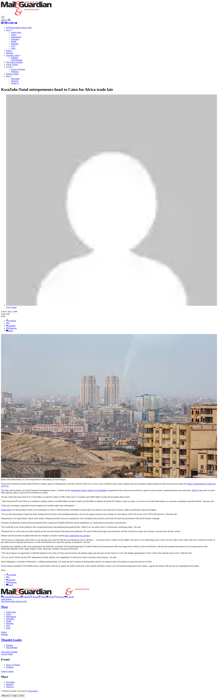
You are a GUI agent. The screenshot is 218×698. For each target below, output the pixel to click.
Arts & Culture (7, 654)
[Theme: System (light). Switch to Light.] (4, 20)
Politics (4, 632)
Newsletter (10, 682)
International (11, 617)
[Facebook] (2, 23)
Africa (8, 614)
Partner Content (7, 671)
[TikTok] (10, 23)
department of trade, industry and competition (89, 490)
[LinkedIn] (6, 23)
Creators (8, 599)
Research (9, 684)
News (4, 606)
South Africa (6, 510)
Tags (3, 599)
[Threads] (8, 23)
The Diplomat (11, 647)
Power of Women (13, 665)
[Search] (9, 20)
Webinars (9, 667)
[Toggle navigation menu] (3, 17)
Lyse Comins (11, 307)
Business (4, 634)
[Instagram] (4, 23)
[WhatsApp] (14, 23)
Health (8, 621)
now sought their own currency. (77, 536)
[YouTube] (16, 23)
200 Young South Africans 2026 (14, 601)
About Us (10, 687)
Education (10, 619)
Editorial (9, 645)
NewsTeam (33, 691)
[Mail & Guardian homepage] (109, 8)
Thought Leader (11, 640)
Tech (8, 626)
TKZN (194, 490)
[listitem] (6, 597)
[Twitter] (12, 23)
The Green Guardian (9, 652)
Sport (8, 628)
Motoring (9, 623)
